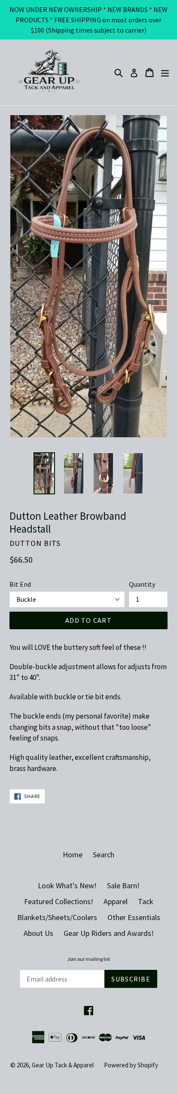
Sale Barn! (123, 885)
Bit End (20, 584)
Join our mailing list (88, 959)
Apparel (116, 901)
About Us (38, 933)
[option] (44, 473)
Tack (145, 901)
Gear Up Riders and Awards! (109, 933)
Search (103, 854)
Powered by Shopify (131, 1065)
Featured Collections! (58, 901)
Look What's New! (67, 885)
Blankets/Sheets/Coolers (57, 917)
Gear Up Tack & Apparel (63, 1065)
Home (72, 854)
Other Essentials (133, 917)
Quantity (142, 584)
